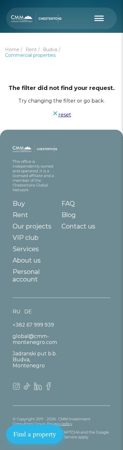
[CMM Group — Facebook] (48, 388)
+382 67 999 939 (33, 325)
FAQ (68, 203)
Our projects (32, 226)
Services (26, 249)
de (28, 312)
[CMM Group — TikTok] (27, 388)
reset (64, 115)
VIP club (25, 237)
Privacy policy (59, 423)
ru (16, 312)
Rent (20, 215)
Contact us (78, 226)
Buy (19, 203)
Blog (69, 215)
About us (27, 260)
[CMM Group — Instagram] (16, 388)
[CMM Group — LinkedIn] (38, 388)
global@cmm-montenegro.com (35, 339)
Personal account (26, 275)
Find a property (34, 434)
